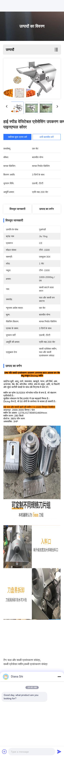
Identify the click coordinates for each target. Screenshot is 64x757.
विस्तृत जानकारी (17, 208)
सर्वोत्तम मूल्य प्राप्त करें (17, 137)
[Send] (59, 751)
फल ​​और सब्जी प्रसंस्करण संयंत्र (24, 660)
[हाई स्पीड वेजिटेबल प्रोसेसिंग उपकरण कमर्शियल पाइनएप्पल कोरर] (32, 78)
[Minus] (59, 677)
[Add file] (4, 751)
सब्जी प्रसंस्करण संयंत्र (35, 664)
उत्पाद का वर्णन (46, 208)
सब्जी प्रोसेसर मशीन (13, 664)
